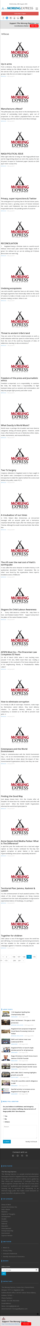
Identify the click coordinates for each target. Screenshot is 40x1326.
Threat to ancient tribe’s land (15, 333)
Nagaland (14, 1017)
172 (6, 960)
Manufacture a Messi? (12, 109)
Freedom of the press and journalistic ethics (19, 379)
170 (34, 957)
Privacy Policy (7, 1251)
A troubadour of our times (14, 515)
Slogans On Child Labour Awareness (18, 609)
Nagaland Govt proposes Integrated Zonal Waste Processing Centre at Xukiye (23, 1031)
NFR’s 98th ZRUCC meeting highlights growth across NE (24, 1074)
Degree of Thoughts (8, 1214)
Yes (5, 1116)
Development (6, 1216)
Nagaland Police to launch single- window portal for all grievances (22, 1049)
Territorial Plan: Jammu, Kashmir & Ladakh (18, 889)
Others (7, 1122)
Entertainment (6, 1228)
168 (24, 957)
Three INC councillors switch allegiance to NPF (24, 1082)
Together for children (11, 935)
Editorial (4, 1224)
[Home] (18, 8)
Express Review (6, 1235)
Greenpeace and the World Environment (14, 750)
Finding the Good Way (12, 796)
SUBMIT (7, 1142)
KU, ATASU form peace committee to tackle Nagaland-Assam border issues (24, 1065)
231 (19, 960)
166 (14, 957)
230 (14, 960)
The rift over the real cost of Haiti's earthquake (18, 563)
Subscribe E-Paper (20, 13)
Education (4, 1226)
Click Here (34, 26)
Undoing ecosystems (11, 288)
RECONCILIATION (9, 243)
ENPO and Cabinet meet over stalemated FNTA (21, 1040)
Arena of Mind (6, 1205)
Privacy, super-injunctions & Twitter (19, 198)
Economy (4, 1221)
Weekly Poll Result (31, 1141)
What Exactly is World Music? (15, 425)
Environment (5, 1233)
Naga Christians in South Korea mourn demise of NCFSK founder (24, 1057)
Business (4, 1212)
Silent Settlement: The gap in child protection (23, 1021)
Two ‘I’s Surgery (8, 470)
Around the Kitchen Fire (9, 1207)
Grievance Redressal (10, 1253)
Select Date (5, 1266)
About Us (6, 1248)
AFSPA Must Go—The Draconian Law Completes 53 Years (19, 653)
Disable (3, 1219)
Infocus (3, 76)
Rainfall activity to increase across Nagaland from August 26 (23, 1090)
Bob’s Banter (5, 1209)
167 (19, 957)
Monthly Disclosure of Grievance (14, 1256)
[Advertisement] (20, 985)
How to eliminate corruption (15, 702)
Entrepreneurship (7, 1231)
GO (4, 1273)
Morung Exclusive (17, 1025)
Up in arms (6, 64)
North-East (15, 1077)
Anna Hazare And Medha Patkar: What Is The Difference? (20, 842)
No (5, 1119)
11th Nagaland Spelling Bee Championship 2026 (20, 1013)
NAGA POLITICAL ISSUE (12, 154)
